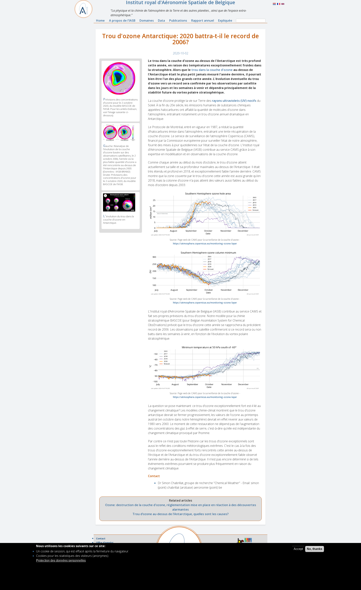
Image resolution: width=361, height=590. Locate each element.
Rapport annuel (202, 20)
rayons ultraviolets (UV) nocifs (234, 101)
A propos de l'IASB (122, 20)
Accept (298, 548)
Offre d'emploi (104, 542)
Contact (100, 538)
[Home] (85, 9)
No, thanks (314, 548)
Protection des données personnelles (61, 560)
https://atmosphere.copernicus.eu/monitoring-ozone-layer (205, 243)
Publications (178, 20)
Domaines (147, 20)
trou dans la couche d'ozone (212, 70)
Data (161, 20)
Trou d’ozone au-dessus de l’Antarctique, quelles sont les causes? (181, 514)
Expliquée (225, 20)
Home (100, 20)
